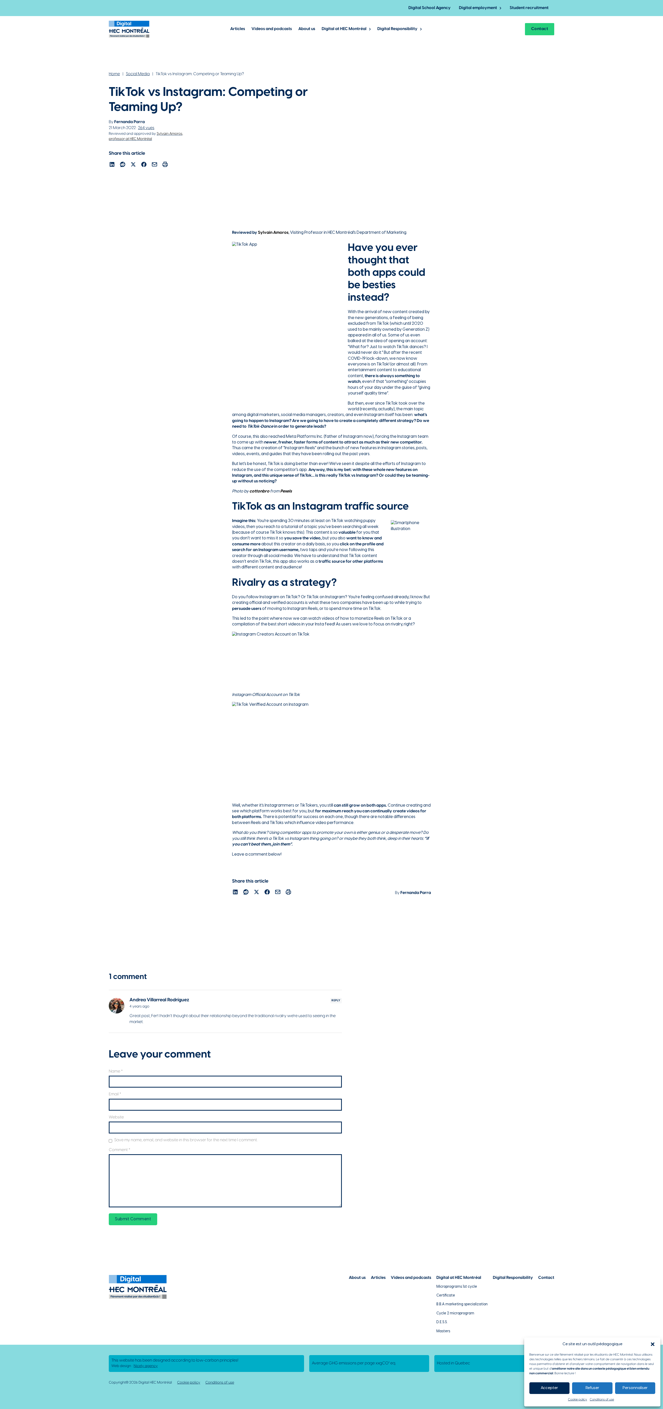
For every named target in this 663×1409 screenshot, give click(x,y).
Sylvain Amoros (273, 232)
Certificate (445, 1296)
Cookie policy (577, 1399)
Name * (116, 1071)
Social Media (138, 74)
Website (116, 1117)
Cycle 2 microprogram (455, 1313)
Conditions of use (602, 1399)
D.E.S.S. (442, 1322)
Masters (443, 1331)
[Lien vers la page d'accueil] (129, 29)
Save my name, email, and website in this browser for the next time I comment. (185, 1140)
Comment (119, 1150)
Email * (115, 1094)
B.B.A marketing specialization (462, 1304)
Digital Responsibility (397, 29)
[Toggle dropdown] (500, 8)
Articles (237, 29)
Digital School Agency (429, 8)
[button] (652, 1344)
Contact (539, 29)
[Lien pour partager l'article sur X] (133, 165)
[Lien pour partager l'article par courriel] (154, 165)
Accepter (549, 1388)
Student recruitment (529, 8)
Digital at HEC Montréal (344, 29)
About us (306, 29)
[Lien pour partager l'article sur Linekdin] (112, 165)
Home (114, 74)
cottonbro (259, 491)
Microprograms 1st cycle (456, 1287)
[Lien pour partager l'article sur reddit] (122, 165)
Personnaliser (635, 1388)
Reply (336, 1000)
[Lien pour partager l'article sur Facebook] (144, 165)
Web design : (134, 1366)
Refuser (592, 1388)
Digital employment (478, 8)
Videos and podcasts (271, 29)
